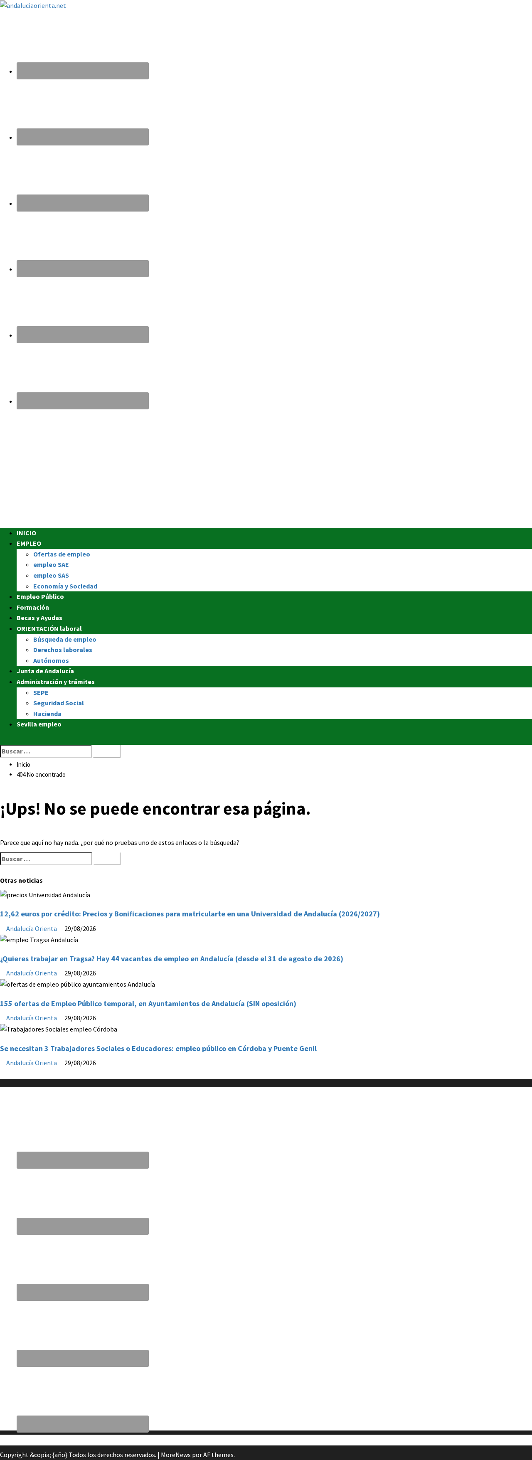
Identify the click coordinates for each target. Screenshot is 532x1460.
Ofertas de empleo (61, 554)
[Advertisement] (249, 469)
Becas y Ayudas (39, 617)
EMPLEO (29, 543)
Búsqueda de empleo (64, 639)
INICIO (26, 533)
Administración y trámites (56, 681)
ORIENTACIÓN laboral (49, 628)
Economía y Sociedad (65, 586)
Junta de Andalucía (45, 671)
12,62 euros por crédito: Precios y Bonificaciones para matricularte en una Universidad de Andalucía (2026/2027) (190, 913)
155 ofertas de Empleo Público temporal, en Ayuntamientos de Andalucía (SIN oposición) (148, 1003)
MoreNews (176, 1454)
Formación (33, 607)
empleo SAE (51, 564)
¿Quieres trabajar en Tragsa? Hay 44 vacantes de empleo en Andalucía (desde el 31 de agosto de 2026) (171, 958)
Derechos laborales (62, 649)
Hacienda (47, 713)
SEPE (41, 692)
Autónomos (51, 660)
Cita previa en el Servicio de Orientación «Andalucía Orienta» (85, 1439)
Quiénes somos (21, 1073)
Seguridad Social (58, 703)
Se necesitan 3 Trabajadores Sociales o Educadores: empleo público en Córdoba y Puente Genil (158, 1048)
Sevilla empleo (39, 724)
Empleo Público (40, 596)
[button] (2, 739)
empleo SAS (51, 575)
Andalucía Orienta (32, 928)
